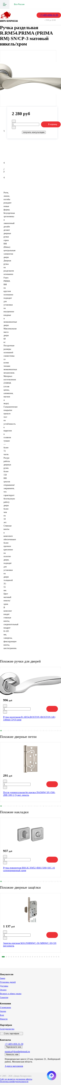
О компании (5, 1007)
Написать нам (12, 1054)
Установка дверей (8, 982)
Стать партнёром (11, 1033)
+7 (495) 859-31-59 (49, 15)
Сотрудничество (7, 1029)
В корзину (52, 124)
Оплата (3, 990)
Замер (2, 978)
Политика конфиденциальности (14, 1081)
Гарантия (4, 997)
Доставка (4, 986)
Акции (3, 1011)
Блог (2, 1015)
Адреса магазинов (14, 1066)
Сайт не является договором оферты (16, 1079)
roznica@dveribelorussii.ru (17, 1051)
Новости (4, 1019)
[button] (10, 730)
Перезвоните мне (13, 1047)
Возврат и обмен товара (10, 994)
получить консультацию (34, 132)
